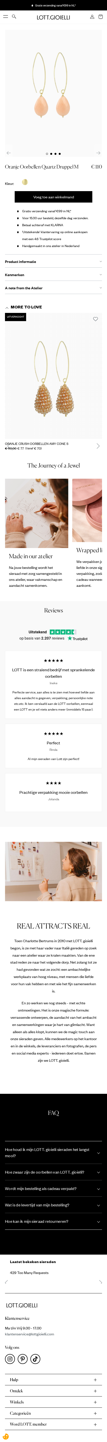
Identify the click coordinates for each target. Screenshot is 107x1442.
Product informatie (20, 261)
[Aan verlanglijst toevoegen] (96, 319)
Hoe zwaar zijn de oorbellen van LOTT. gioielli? (44, 1172)
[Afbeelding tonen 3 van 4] (55, 154)
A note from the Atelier (24, 287)
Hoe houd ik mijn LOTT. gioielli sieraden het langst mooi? (47, 1152)
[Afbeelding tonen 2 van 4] (51, 154)
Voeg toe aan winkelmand (53, 196)
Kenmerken (14, 274)
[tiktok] (36, 1360)
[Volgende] (98, 153)
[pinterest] (24, 1360)
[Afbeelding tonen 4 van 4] (60, 154)
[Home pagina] (53, 17)
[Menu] (5, 16)
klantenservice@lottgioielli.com (29, 1333)
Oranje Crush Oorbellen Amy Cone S (36, 443)
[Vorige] (8, 153)
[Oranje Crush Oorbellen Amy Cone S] (53, 376)
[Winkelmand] (101, 17)
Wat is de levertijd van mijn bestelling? (37, 1204)
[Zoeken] (14, 16)
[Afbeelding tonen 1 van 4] (47, 154)
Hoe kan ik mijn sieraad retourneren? (36, 1221)
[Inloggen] (92, 17)
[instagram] (11, 1360)
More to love (26, 308)
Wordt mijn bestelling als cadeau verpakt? (41, 1188)
